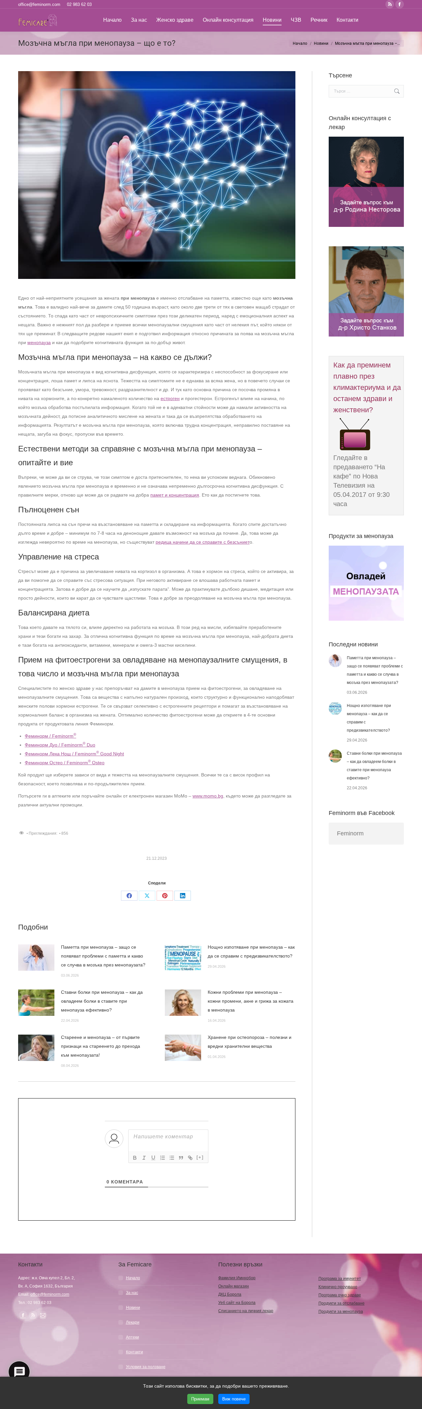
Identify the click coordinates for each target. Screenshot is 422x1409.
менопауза (39, 342)
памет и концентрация (174, 495)
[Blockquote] (181, 1158)
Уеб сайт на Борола (237, 1302)
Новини (133, 1307)
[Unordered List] (171, 1158)
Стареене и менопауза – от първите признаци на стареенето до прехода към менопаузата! (100, 1046)
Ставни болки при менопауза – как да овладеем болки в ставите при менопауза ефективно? (102, 1001)
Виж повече (234, 1398)
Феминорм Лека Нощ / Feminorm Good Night (74, 753)
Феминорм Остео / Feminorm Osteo (65, 762)
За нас (132, 1292)
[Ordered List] (162, 1158)
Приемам (200, 1398)
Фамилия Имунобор (237, 1278)
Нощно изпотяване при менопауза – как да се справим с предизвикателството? (251, 951)
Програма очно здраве (339, 1295)
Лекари (132, 1322)
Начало (133, 1278)
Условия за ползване (146, 1367)
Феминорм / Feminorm (50, 736)
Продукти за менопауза (340, 1311)
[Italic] (144, 1158)
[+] (200, 1157)
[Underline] (153, 1158)
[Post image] (36, 957)
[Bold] (134, 1158)
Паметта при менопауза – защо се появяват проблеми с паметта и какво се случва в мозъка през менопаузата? (104, 955)
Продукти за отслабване (341, 1303)
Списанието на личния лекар (245, 1311)
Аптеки (132, 1337)
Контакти (134, 1352)
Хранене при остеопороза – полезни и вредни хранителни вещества (249, 1042)
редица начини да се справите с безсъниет (203, 542)
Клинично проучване (337, 1287)
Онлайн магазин (233, 1286)
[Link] (190, 1158)
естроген (170, 398)
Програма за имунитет (339, 1278)
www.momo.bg (208, 796)
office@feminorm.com (39, 4)
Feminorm (350, 833)
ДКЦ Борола (229, 1294)
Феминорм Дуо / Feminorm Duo (60, 744)
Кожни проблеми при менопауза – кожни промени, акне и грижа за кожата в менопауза (250, 1001)
